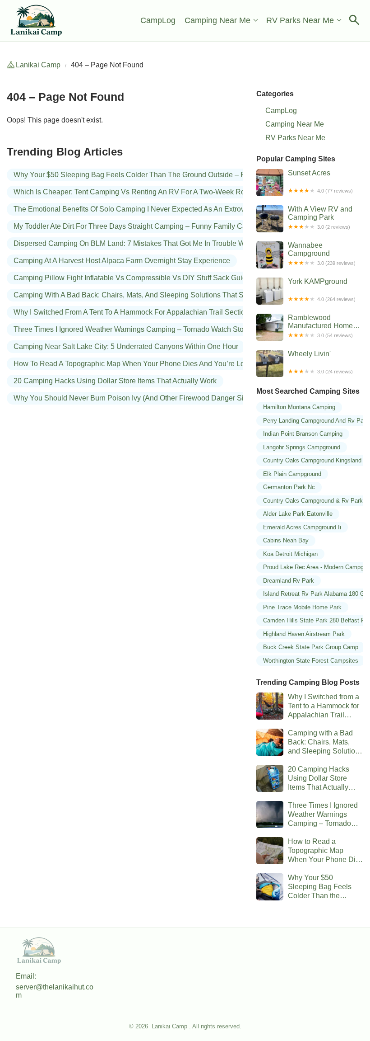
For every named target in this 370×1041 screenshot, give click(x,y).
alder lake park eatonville (298, 513)
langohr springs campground (301, 447)
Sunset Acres (320, 181)
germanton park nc (289, 487)
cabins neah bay (286, 540)
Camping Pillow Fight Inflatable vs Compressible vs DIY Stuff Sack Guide (132, 278)
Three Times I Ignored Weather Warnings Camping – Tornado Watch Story (132, 329)
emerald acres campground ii (302, 527)
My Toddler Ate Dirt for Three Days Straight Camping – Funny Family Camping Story (149, 226)
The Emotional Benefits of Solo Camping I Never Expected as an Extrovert (133, 209)
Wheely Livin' (320, 362)
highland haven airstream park (304, 634)
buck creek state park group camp (310, 647)
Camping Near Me (217, 20)
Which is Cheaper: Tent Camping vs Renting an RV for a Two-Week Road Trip (140, 192)
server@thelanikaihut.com (54, 991)
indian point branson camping (302, 433)
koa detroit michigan (290, 554)
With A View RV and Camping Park (320, 217)
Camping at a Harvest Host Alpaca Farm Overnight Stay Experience (122, 260)
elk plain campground (292, 474)
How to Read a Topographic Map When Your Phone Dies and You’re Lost (132, 363)
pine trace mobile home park (302, 607)
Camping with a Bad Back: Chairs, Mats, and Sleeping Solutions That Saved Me (142, 295)
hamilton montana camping (299, 407)
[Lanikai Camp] (37, 21)
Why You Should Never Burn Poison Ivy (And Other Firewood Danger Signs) (136, 398)
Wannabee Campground (322, 253)
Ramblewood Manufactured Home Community (320, 326)
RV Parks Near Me (300, 20)
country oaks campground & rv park (313, 500)
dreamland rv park (288, 580)
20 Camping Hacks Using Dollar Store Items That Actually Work (115, 381)
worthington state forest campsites (310, 660)
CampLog (158, 20)
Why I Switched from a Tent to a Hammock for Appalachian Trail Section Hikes (141, 312)
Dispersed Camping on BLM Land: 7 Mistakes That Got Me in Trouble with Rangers (148, 243)
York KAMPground (322, 290)
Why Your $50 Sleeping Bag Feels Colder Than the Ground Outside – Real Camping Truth (159, 175)
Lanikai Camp (38, 65)
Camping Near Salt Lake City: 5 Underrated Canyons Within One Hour (126, 346)
